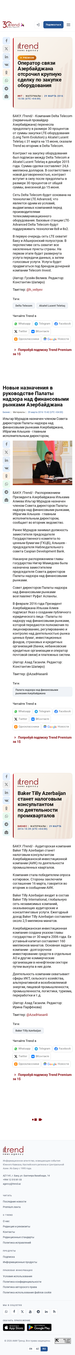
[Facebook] (14, 1311)
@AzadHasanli (37, 1015)
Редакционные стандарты (18, 1237)
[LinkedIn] (46, 1311)
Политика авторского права (20, 1287)
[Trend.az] (13, 24)
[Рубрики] (68, 24)
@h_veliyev (34, 289)
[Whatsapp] (6, 1311)
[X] (22, 1311)
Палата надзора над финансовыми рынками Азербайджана (36, 691)
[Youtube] (30, 1311)
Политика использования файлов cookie (27, 1292)
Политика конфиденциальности (22, 1281)
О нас (6, 1221)
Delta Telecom (23, 305)
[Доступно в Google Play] (39, 1327)
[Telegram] (38, 1311)
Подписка (9, 1256)
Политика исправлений (17, 1242)
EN (30, 1349)
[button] (6, 40)
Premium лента (12, 1207)
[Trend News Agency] (13, 1150)
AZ (37, 1349)
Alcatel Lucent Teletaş (52, 305)
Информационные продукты (20, 1262)
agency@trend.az (12, 1183)
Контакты (9, 1231)
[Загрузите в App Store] (14, 1327)
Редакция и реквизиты (16, 1226)
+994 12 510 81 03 (12, 1179)
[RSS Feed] (54, 1311)
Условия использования (17, 1276)
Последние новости (14, 1201)
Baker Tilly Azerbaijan (28, 1030)
